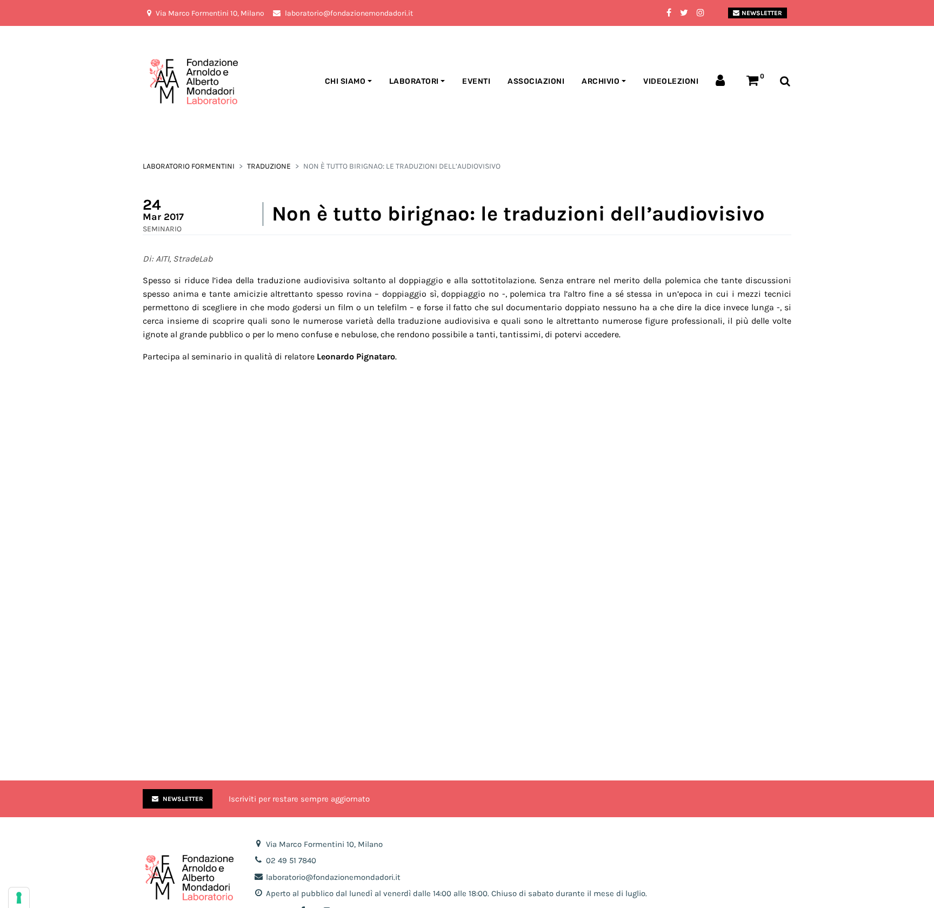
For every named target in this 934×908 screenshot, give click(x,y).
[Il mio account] (722, 81)
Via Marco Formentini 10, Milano (324, 844)
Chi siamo (345, 81)
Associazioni (536, 81)
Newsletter (762, 13)
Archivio (600, 81)
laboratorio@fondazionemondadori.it (333, 877)
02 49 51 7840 (291, 860)
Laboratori (414, 81)
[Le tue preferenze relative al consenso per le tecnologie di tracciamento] (19, 897)
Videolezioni (670, 81)
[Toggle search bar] (785, 82)
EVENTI (476, 81)
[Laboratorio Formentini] (167, 81)
